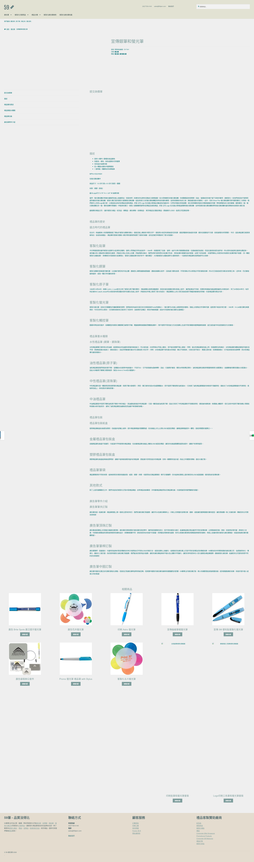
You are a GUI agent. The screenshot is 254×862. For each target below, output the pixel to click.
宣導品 (26, 828)
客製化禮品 (13, 828)
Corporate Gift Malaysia (204, 838)
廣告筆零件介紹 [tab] (9, 122)
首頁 (7, 29)
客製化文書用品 (20, 15)
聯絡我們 (171, 6)
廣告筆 (6, 15)
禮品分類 (35, 15)
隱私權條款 (136, 833)
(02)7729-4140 (147, 6)
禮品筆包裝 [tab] (8, 116)
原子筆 (18, 21)
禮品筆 (51, 823)
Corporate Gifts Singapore (205, 833)
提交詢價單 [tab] (8, 93)
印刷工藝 (135, 825)
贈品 (20, 828)
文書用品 (21, 825)
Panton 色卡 (136, 831)
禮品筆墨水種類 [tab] (9, 110)
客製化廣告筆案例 (50, 15)
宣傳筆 (44, 823)
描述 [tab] (5, 99)
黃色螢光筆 (123, 54)
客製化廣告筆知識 (66, 15)
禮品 (10, 831)
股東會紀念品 (34, 828)
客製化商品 (200, 844)
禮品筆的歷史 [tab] (9, 104)
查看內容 (25, 634)
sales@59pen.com (160, 6)
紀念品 (198, 823)
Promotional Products (204, 836)
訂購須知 (135, 823)
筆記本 (23, 21)
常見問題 (135, 828)
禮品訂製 (199, 841)
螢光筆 (29, 21)
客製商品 (199, 825)
